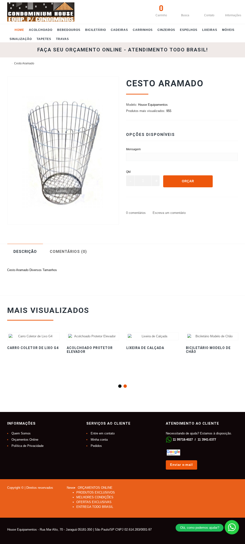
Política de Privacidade (27, 446)
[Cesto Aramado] (63, 151)
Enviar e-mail (181, 464)
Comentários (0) (68, 251)
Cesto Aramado (24, 63)
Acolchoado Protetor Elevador (90, 349)
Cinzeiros (166, 30)
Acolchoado (40, 30)
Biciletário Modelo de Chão (208, 349)
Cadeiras (119, 30)
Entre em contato (103, 433)
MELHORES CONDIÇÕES (94, 497)
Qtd (128, 171)
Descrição (25, 251)
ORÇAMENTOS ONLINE (95, 487)
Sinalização (21, 39)
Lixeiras (209, 30)
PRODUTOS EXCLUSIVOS (95, 492)
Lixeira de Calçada (145, 348)
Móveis (228, 30)
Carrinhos (143, 30)
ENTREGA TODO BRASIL (94, 507)
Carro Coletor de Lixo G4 (33, 348)
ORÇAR (188, 181)
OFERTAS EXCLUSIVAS (93, 502)
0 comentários (136, 213)
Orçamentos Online (24, 439)
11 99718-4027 (183, 439)
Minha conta (99, 439)
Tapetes (44, 39)
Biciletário (95, 30)
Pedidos (96, 446)
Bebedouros (68, 30)
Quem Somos (21, 433)
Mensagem (133, 149)
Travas (62, 39)
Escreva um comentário (169, 213)
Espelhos (188, 30)
